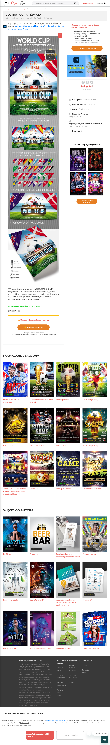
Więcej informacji (76, 116)
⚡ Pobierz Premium (33, 327)
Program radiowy (90, 554)
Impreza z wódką (10, 600)
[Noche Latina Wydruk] (96, 159)
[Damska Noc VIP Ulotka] (96, 183)
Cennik (84, 665)
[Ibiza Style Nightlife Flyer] (78, 183)
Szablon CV (87, 600)
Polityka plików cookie (60, 692)
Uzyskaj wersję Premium (87, 201)
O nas (71, 683)
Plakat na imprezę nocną (40, 648)
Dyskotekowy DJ (37, 600)
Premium (89, 3)
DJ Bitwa (7, 554)
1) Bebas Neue (14, 311)
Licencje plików (60, 669)
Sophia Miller (84, 109)
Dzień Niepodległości (91, 648)
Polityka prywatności (61, 684)
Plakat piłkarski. (63, 400)
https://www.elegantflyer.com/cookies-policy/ (44, 723)
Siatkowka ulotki (90, 100)
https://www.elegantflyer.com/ (56, 720)
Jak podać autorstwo (78, 126)
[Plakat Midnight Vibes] (78, 159)
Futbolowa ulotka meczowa (11, 401)
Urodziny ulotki (9, 648)
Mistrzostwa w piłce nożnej (94, 489)
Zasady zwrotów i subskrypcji (73, 667)
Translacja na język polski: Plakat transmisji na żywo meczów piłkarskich (14, 491)
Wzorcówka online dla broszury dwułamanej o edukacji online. (66, 602)
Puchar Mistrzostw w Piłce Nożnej (41, 401)
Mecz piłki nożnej (37, 445)
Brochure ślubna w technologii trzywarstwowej (68, 555)
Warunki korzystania (61, 676)
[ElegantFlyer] (19, 3)
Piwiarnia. (34, 554)
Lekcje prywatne (63, 648)
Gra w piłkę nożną (90, 400)
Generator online (85, 671)
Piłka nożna (8, 445)
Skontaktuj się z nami (73, 676)
